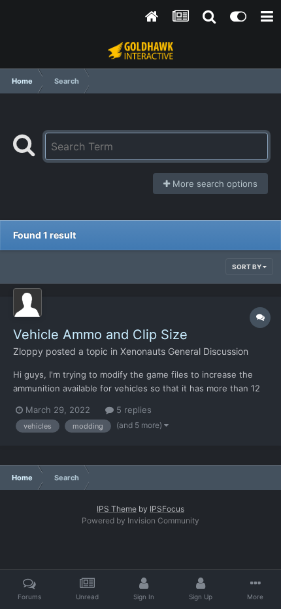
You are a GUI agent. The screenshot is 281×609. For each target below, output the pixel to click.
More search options (213, 183)
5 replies (133, 409)
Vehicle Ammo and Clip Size (100, 334)
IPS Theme (117, 509)
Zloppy (28, 351)
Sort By (247, 267)
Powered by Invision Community (140, 520)
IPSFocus (167, 509)
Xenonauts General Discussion (184, 351)
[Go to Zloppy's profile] (27, 302)
